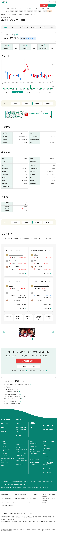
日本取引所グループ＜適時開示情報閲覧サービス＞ (14, 481)
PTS (2, 465)
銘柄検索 (53, 1)
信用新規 (37, 103)
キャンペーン (34, 8)
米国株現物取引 (33, 443)
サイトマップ (47, 472)
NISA (35, 11)
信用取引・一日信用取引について (12, 398)
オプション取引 (47, 450)
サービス (23, 8)
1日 (6, 92)
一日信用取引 (6, 455)
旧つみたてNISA (48, 459)
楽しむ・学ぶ (13, 8)
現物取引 (3, 443)
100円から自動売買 (34, 459)
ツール (28, 8)
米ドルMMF (46, 468)
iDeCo (40, 11)
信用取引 (3, 446)
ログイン (51, 5)
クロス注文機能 (20, 458)
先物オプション (30, 11)
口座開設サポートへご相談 (28, 366)
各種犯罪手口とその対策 (20, 494)
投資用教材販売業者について (21, 498)
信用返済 (48, 103)
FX (30, 456)
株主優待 (42, 27)
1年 (39, 92)
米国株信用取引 (33, 446)
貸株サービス (4, 462)
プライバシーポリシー (33, 502)
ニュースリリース (48, 425)
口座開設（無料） (29, 361)
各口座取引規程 (4, 494)
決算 (51, 27)
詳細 (50, 92)
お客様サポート (49, 8)
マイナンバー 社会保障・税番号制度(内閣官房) (13, 484)
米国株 (16, 11)
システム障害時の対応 (6, 498)
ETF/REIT (18, 447)
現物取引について (8, 387)
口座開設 (43, 5)
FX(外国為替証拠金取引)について (12, 403)
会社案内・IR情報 (48, 429)
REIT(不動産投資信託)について (12, 394)
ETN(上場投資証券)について (11, 391)
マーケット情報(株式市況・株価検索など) (21, 429)
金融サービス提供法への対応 (7, 502)
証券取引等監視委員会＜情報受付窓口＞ (41, 481)
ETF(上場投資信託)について (11, 389)
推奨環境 (44, 502)
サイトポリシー (18, 502)
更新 (17, 34)
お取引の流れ (19, 464)
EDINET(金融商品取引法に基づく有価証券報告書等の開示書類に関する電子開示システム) (23, 487)
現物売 (26, 103)
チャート (14, 27)
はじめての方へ (7, 8)
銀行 (44, 11)
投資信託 (21, 11)
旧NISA (46, 456)
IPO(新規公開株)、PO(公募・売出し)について (15, 396)
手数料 (19, 8)
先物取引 (45, 445)
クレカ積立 (49, 11)
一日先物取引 (46, 448)
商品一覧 (7, 11)
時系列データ (24, 27)
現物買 (15, 103)
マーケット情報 (41, 8)
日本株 (12, 11)
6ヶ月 (28, 92)
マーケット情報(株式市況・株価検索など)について (16, 384)
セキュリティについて (33, 494)
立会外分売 (19, 444)
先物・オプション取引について (12, 401)
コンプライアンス (32, 498)
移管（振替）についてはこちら (37, 370)
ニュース (33, 27)
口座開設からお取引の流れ (18, 370)
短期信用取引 (6, 453)
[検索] (49, 2)
